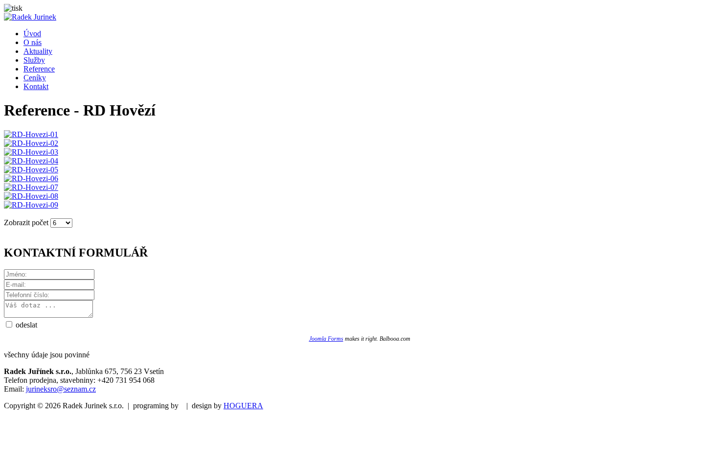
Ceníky (34, 77)
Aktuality (37, 51)
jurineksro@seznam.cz (61, 389)
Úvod (32, 33)
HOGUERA (243, 405)
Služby (34, 60)
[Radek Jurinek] (30, 17)
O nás (32, 42)
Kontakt (35, 86)
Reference (39, 69)
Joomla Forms (326, 338)
